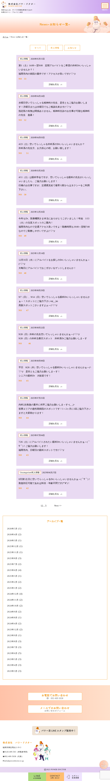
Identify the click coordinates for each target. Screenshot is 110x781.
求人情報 (55, 48)
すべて (38, 48)
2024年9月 (12, 612)
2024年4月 (12, 624)
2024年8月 (12, 618)
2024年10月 (13, 606)
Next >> (57, 506)
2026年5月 (12, 529)
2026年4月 (12, 534)
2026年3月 (12, 540)
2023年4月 (12, 665)
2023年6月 (12, 653)
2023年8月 (12, 641)
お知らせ (72, 48)
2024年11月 (13, 600)
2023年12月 (13, 630)
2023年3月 (12, 671)
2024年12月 (13, 594)
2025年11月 (13, 552)
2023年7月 (12, 647)
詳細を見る (54, 84)
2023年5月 (12, 659)
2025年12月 (13, 546)
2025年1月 (12, 588)
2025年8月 (12, 558)
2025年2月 (12, 582)
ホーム (5, 37)
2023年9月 (12, 635)
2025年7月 (12, 564)
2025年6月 (12, 570)
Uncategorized (26, 473)
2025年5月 (12, 576)
